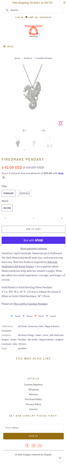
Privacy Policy (33, 404)
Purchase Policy (33, 399)
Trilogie (26, 454)
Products (28, 58)
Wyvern (22, 344)
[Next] (42, 130)
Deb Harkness (57, 335)
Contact (33, 409)
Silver (7, 207)
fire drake (33, 339)
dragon (5, 339)
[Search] (7, 10)
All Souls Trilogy (26, 335)
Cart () (33, 17)
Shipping (33, 389)
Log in (19, 17)
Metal (5, 201)
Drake (13, 339)
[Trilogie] (33, 32)
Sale (15, 344)
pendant (22, 348)
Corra (46, 335)
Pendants (6, 330)
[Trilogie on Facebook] (27, 446)
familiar (22, 339)
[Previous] (24, 130)
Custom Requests (33, 384)
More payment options (33, 248)
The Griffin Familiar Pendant (31, 303)
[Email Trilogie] (40, 446)
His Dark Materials (12, 257)
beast (39, 335)
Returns (33, 394)
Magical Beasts (52, 326)
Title (4, 186)
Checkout (46, 17)
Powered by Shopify (41, 454)
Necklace (24, 193)
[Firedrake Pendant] (33, 95)
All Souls (22, 326)
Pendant (8, 193)
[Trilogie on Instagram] (33, 446)
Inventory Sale (36, 326)
